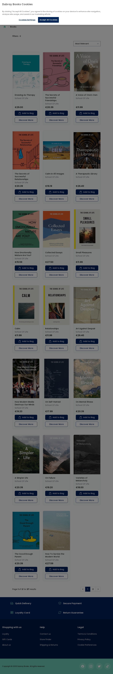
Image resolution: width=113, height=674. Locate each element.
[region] (56, 12)
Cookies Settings (27, 20)
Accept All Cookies (48, 20)
